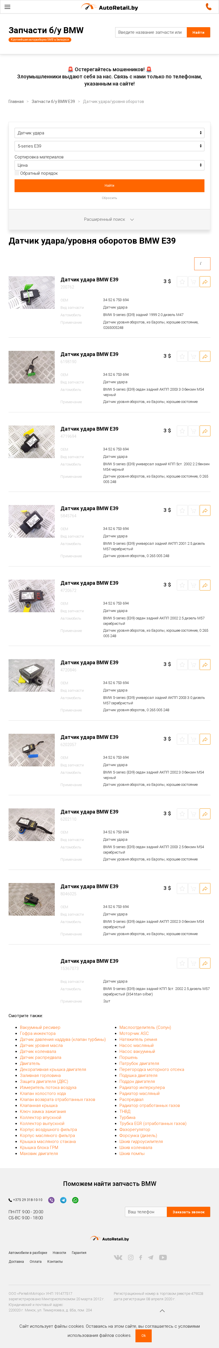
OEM (64, 300)
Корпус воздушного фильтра (48, 1129)
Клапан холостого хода (43, 1093)
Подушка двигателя (138, 1075)
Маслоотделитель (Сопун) (145, 1027)
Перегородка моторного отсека (151, 1069)
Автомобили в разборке (28, 1253)
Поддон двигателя (137, 1081)
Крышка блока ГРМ (39, 1147)
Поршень (128, 1057)
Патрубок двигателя (139, 1063)
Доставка (16, 1262)
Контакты (55, 1262)
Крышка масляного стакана (48, 1141)
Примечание (71, 322)
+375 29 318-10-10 (27, 1200)
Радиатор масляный (139, 1093)
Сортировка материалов (39, 157)
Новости (59, 1253)
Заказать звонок (188, 1212)
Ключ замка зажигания (43, 1111)
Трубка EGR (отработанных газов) (152, 1123)
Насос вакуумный (137, 1051)
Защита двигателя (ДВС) (44, 1081)
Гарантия (79, 1253)
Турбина (127, 1117)
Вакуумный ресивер (40, 1027)
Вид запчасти (72, 307)
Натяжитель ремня (138, 1039)
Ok (143, 1336)
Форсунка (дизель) (138, 1135)
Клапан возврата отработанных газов (57, 1099)
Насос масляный (136, 1045)
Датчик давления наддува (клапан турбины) (63, 1039)
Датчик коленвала (38, 1051)
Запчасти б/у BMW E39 (53, 101)
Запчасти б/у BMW (46, 30)
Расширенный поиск (105, 219)
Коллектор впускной (40, 1117)
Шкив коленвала (135, 1147)
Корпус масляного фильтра (47, 1135)
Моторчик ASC (134, 1033)
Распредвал (131, 1099)
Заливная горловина (40, 1075)
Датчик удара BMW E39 (89, 280)
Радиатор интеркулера (142, 1087)
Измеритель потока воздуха (48, 1087)
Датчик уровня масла (41, 1045)
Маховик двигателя (39, 1153)
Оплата (36, 1262)
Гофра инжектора (38, 1033)
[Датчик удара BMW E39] (32, 292)
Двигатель (30, 1063)
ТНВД (124, 1111)
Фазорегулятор (134, 1129)
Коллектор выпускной (42, 1123)
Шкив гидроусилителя (141, 1141)
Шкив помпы (132, 1153)
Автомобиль (70, 315)
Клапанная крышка (39, 1105)
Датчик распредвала (40, 1057)
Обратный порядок (38, 173)
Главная (16, 101)
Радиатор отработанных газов (149, 1105)
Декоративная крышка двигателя (53, 1069)
